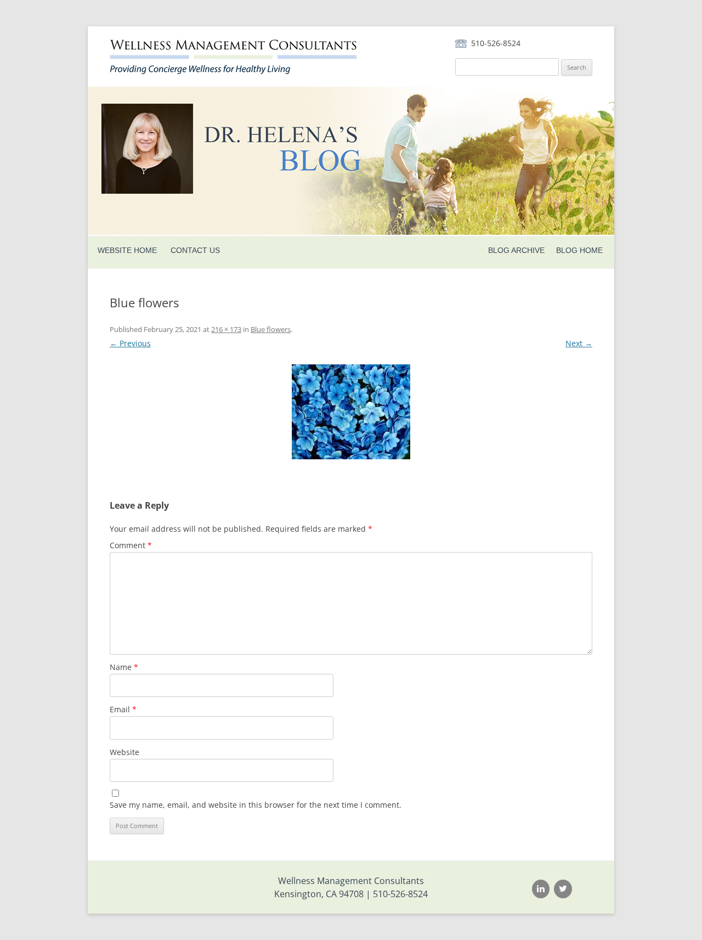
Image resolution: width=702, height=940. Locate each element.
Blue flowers (271, 329)
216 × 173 (226, 329)
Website (124, 752)
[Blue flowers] (351, 411)
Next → (578, 343)
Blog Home (579, 250)
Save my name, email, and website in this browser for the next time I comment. (255, 805)
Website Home (127, 250)
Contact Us (195, 250)
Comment (131, 545)
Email (123, 709)
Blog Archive (516, 250)
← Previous (130, 343)
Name (124, 667)
